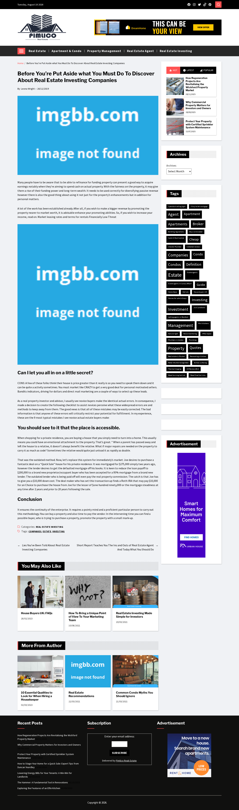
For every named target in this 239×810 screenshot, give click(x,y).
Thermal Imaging (174, 369)
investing (58, 531)
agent (173, 214)
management (180, 325)
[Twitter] (199, 4)
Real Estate (37, 51)
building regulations (176, 232)
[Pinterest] (210, 4)
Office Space (206, 334)
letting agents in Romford (178, 317)
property (176, 348)
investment (178, 309)
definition (193, 264)
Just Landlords (199, 307)
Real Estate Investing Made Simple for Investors (134, 615)
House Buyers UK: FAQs (36, 613)
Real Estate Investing (176, 51)
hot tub (185, 292)
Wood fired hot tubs (198, 375)
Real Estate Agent (140, 51)
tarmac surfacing (200, 363)
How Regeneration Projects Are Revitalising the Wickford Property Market (197, 84)
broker (198, 224)
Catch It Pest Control (176, 238)
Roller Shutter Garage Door (178, 363)
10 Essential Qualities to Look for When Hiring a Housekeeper (36, 696)
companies (35, 531)
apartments (177, 224)
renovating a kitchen (198, 356)
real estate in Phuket (176, 356)
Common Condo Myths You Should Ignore (134, 694)
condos (174, 264)
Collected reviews (193, 247)
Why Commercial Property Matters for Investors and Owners (198, 105)
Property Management (104, 51)
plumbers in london (176, 340)
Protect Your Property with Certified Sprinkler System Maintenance (199, 124)
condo (198, 254)
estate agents (192, 272)
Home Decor (172, 292)
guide (201, 285)
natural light (173, 334)
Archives (171, 165)
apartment (192, 214)
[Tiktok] (204, 4)
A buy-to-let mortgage (199, 206)
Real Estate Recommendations (81, 694)
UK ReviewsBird (193, 369)
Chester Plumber (174, 247)
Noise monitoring (190, 334)
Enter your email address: (119, 736)
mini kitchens (203, 323)
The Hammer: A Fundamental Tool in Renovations (42, 782)
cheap (194, 239)
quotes (195, 347)
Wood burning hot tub (176, 375)
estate (47, 531)
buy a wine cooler (196, 232)
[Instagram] (194, 4)
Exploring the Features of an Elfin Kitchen (38, 788)
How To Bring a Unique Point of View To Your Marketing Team (87, 617)
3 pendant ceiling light (176, 206)
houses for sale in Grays (177, 298)
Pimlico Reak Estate (126, 760)
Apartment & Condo (67, 51)
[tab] (173, 70)
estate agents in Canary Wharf (179, 283)
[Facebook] (189, 4)
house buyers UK (200, 292)
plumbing (192, 340)
